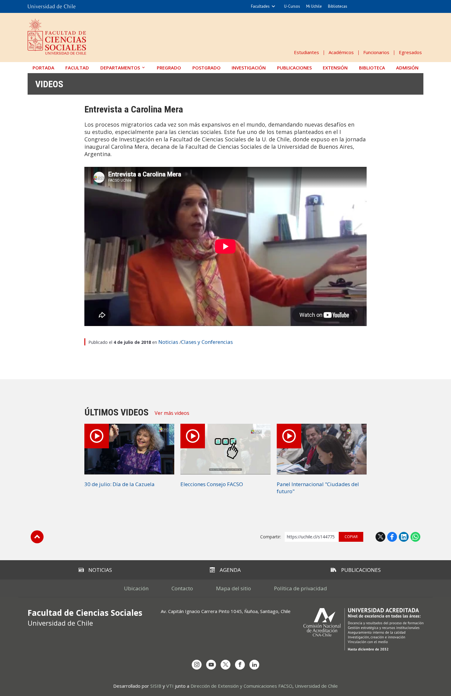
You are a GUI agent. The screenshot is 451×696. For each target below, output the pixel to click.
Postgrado (206, 68)
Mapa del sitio (233, 588)
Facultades (260, 6)
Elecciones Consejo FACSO (211, 484)
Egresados (410, 52)
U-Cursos (292, 6)
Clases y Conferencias (207, 341)
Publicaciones (294, 68)
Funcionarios (376, 52)
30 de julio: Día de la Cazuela (119, 484)
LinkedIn (404, 537)
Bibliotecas (337, 6)
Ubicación (136, 588)
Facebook (392, 537)
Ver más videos (172, 413)
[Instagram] (197, 665)
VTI (170, 686)
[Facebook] (240, 665)
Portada (43, 68)
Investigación (249, 68)
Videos (49, 84)
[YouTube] (211, 665)
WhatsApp (415, 537)
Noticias (168, 341)
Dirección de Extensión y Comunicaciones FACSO (241, 686)
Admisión (407, 68)
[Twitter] (225, 665)
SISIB (155, 686)
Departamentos (120, 68)
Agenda (230, 569)
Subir (37, 536)
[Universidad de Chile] (51, 6)
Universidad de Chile (316, 686)
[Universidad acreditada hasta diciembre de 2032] (363, 629)
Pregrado (169, 68)
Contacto (182, 588)
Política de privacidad (300, 588)
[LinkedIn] (254, 665)
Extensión (335, 68)
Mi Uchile (314, 6)
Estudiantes (306, 52)
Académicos (341, 52)
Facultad (77, 68)
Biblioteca (372, 68)
